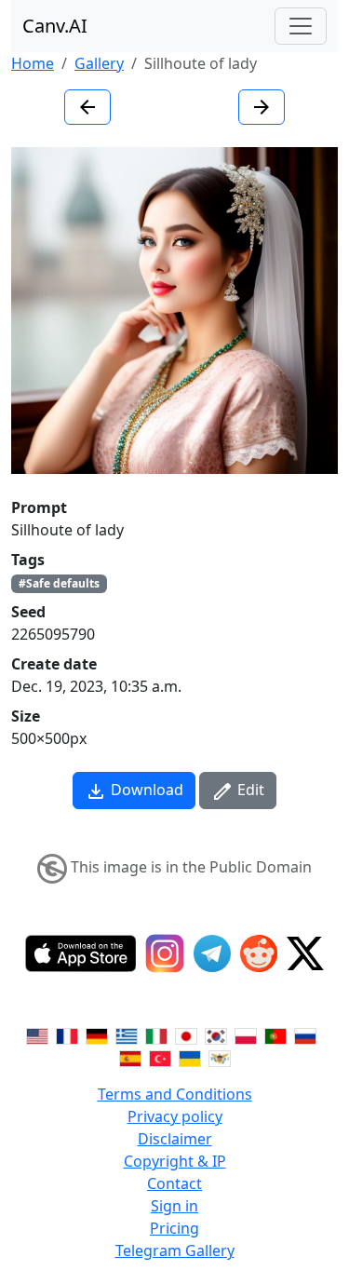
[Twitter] (305, 953)
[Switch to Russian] (305, 1034)
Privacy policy (175, 1116)
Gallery (99, 63)
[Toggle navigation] (301, 26)
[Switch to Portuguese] (275, 1034)
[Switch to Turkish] (160, 1057)
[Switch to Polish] (246, 1034)
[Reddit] (258, 953)
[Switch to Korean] (216, 1034)
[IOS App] (81, 953)
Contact (174, 1183)
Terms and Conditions (175, 1094)
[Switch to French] (67, 1034)
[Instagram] (165, 953)
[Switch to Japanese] (186, 1034)
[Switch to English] (37, 1034)
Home (32, 63)
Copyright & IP (175, 1161)
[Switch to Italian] (156, 1034)
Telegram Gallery (175, 1250)
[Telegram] (212, 953)
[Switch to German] (97, 1034)
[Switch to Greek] (126, 1034)
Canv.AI (54, 25)
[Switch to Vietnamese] (219, 1057)
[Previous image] (87, 107)
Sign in (174, 1206)
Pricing (174, 1228)
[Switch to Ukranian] (190, 1057)
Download (145, 789)
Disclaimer (175, 1139)
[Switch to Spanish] (130, 1057)
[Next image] (261, 107)
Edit (249, 789)
